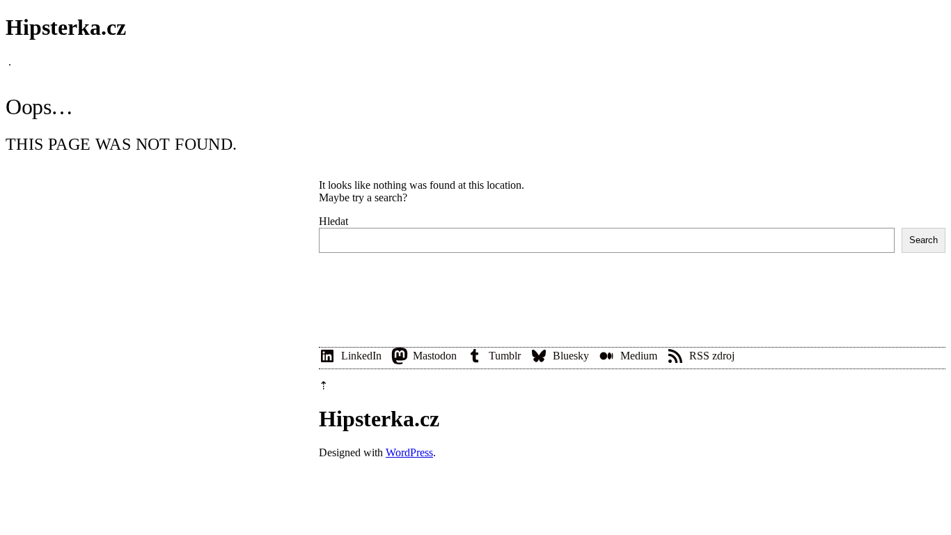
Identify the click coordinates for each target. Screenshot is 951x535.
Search (923, 240)
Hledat (333, 221)
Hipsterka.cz (66, 27)
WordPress (409, 452)
